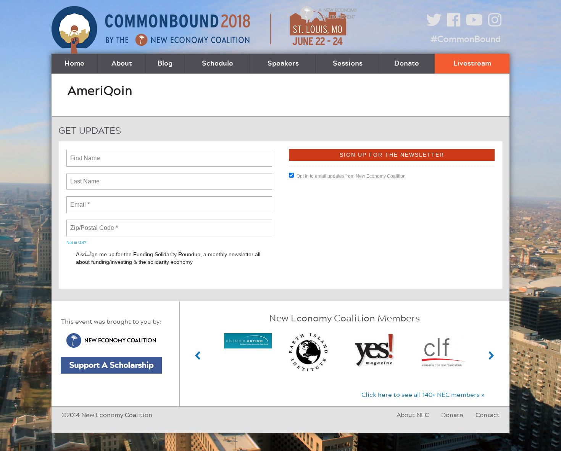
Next (491, 355)
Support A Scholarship (111, 365)
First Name (84, 153)
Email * (79, 200)
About (121, 63)
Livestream (472, 63)
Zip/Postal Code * (92, 223)
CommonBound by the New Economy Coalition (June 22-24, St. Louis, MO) (200, 30)
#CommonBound (465, 39)
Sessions (348, 63)
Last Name (83, 177)
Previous (197, 355)
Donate (406, 63)
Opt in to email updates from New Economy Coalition (351, 176)
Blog (165, 63)
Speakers (283, 63)
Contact (488, 415)
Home (74, 63)
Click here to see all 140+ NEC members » (423, 395)
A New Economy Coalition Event (337, 13)
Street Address (91, 278)
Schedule (217, 63)
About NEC (413, 415)
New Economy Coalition (111, 340)
